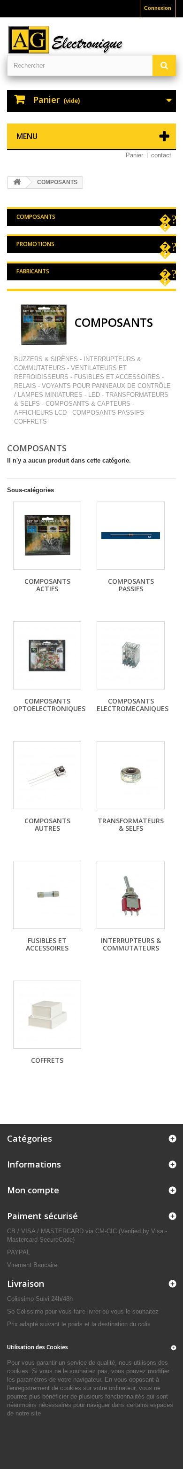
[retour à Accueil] (17, 182)
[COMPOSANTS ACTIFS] (47, 536)
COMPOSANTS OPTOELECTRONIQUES (49, 704)
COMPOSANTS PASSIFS (131, 585)
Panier (134, 155)
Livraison (25, 1283)
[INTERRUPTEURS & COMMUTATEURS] (131, 895)
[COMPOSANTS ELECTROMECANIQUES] (131, 655)
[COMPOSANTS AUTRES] (47, 775)
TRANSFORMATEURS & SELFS (131, 824)
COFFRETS (47, 1060)
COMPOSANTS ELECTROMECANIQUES (132, 704)
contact (161, 155)
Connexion (157, 8)
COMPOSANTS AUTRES (47, 824)
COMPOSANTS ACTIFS (47, 585)
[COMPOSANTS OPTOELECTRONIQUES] (47, 655)
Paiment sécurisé (42, 1216)
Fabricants (32, 271)
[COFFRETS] (47, 1015)
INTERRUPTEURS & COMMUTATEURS (131, 944)
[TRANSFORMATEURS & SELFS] (131, 775)
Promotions (35, 244)
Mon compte (33, 1190)
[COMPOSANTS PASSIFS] (131, 536)
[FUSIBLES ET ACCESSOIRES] (47, 895)
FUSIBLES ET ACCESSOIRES (47, 944)
